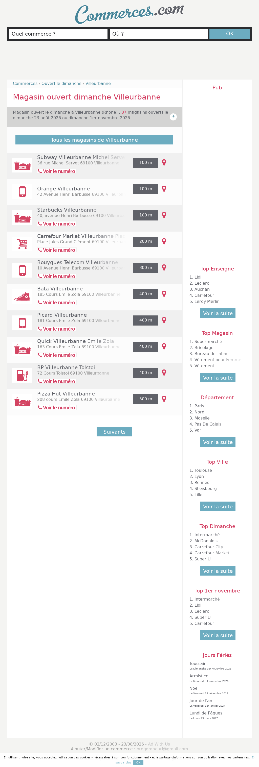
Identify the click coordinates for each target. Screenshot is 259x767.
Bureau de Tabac (211, 353)
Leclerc (202, 283)
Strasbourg (206, 488)
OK (229, 34)
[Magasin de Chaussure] (19, 300)
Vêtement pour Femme (218, 359)
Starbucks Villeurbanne (66, 210)
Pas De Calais (208, 424)
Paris (199, 406)
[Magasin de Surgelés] (19, 326)
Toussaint (210, 665)
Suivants (114, 432)
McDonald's (206, 540)
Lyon (199, 476)
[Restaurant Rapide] (19, 168)
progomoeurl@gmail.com (162, 749)
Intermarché (207, 534)
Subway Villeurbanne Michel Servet (82, 157)
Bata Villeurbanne (60, 289)
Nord (199, 412)
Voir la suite (218, 313)
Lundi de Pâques (205, 715)
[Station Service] (19, 378)
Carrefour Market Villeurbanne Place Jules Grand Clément (109, 236)
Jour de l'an (207, 702)
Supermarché (208, 341)
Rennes (202, 482)
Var (198, 430)
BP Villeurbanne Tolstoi (66, 367)
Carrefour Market (212, 553)
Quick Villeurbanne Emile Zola (75, 341)
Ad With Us (159, 744)
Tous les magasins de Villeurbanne (94, 140)
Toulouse (203, 470)
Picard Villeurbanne (62, 315)
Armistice (208, 678)
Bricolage (204, 347)
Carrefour (204, 295)
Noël (208, 690)
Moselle (202, 418)
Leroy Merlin (207, 301)
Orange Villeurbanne (63, 189)
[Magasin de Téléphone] (19, 194)
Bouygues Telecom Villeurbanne (77, 262)
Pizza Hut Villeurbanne (66, 394)
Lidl (198, 277)
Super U (203, 559)
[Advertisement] (129, 62)
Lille (198, 494)
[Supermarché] (19, 247)
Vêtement (204, 365)
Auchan (202, 289)
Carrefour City (209, 547)
